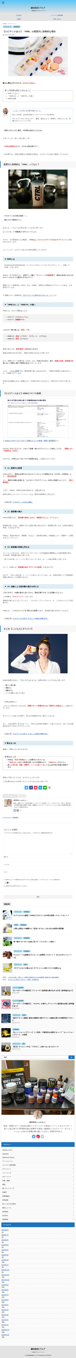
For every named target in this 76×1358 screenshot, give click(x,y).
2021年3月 (5, 1315)
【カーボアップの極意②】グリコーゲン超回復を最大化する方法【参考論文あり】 (43, 990)
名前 (6, 857)
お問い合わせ (57, 19)
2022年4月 (5, 1250)
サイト (6, 872)
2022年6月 (5, 1240)
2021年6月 (5, 1300)
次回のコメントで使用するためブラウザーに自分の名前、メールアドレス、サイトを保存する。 (33, 879)
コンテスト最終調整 (57, 15)
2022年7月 (5, 1235)
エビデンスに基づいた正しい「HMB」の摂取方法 (23, 979)
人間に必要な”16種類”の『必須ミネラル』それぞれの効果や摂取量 (38, 928)
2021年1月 (5, 1325)
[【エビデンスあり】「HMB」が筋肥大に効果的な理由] (40, 787)
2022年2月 (5, 1260)
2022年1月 (5, 1265)
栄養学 (19, 19)
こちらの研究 (14, 371)
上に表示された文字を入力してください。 (16, 886)
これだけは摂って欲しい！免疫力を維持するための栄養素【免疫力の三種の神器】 (33, 977)
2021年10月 (5, 1280)
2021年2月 (5, 1320)
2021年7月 (5, 1295)
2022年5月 (5, 1245)
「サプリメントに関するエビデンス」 (36, 295)
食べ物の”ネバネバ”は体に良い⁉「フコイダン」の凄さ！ (34, 942)
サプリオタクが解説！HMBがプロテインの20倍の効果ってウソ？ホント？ (41, 915)
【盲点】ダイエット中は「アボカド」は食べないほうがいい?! (35, 1047)
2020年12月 (5, 1330)
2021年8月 (5, 1290)
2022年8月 (5, 1230)
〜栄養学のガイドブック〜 (38, 1352)
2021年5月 (5, 1305)
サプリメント (8, 817)
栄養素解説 (15, 817)
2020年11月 (5, 1335)
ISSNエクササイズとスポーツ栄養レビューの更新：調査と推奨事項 (30, 441)
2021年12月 (5, 1270)
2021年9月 (5, 1285)
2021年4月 (5, 1310)
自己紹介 (19, 15)
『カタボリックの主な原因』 (22, 502)
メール (6, 864)
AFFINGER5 (47, 1355)
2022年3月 (5, 1255)
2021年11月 (5, 1275)
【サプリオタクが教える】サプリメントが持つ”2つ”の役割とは (37, 968)
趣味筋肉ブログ (38, 8)
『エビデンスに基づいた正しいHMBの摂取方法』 (30, 618)
